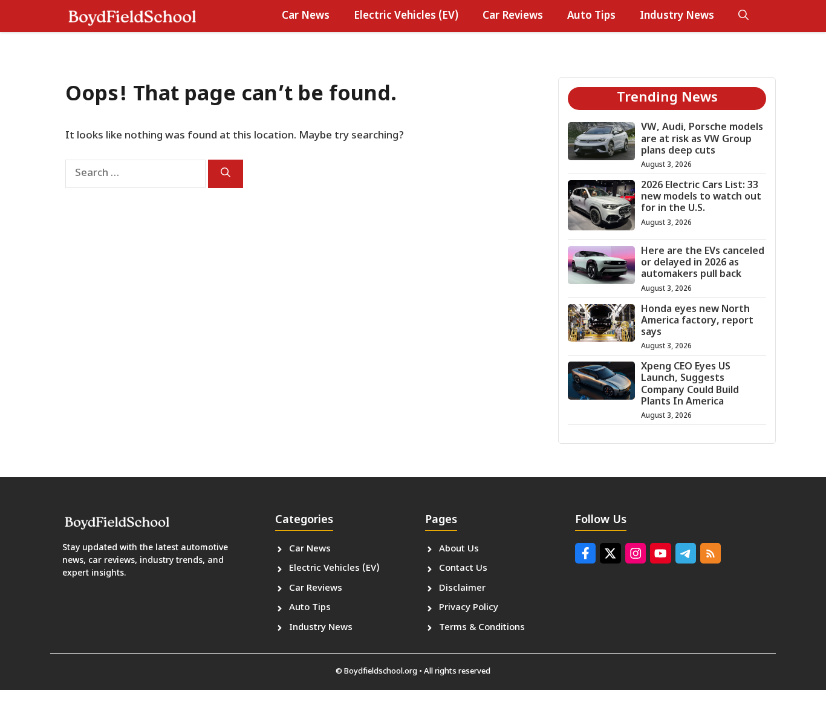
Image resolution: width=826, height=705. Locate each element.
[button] (743, 16)
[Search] (225, 174)
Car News (306, 16)
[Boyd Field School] (131, 16)
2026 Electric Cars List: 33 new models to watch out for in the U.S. (701, 197)
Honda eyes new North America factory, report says (697, 321)
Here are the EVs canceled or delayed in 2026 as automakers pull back (702, 263)
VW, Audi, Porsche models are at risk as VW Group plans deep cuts (702, 139)
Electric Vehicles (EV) (406, 16)
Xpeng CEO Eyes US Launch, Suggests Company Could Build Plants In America (690, 385)
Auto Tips (591, 16)
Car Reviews (513, 16)
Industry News (677, 16)
